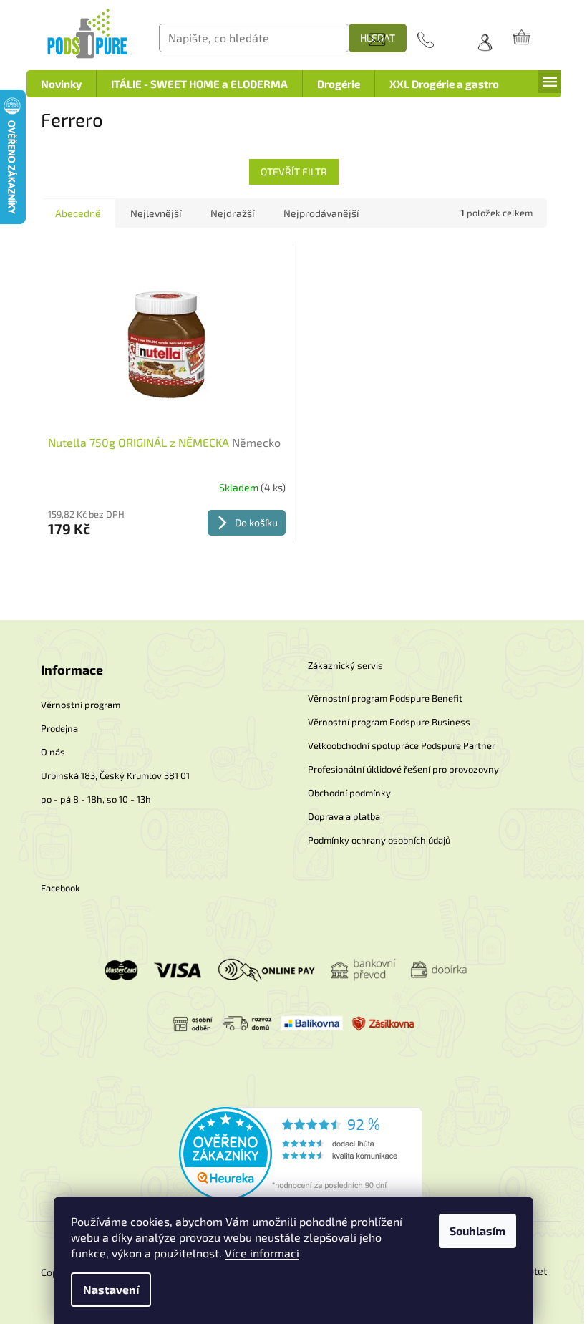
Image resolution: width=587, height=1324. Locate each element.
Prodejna (59, 728)
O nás (53, 752)
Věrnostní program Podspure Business (389, 722)
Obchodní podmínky (349, 792)
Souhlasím (477, 1230)
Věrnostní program (80, 704)
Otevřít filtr (294, 171)
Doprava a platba (344, 816)
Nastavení (111, 1289)
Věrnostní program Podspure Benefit (385, 698)
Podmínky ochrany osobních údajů (379, 840)
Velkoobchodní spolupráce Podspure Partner (401, 745)
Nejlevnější (155, 213)
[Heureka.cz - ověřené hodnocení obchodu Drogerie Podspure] (300, 1152)
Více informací (262, 1253)
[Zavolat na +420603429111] (440, 39)
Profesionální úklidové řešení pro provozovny (403, 769)
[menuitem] (61, 83)
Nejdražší (232, 213)
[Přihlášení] (480, 38)
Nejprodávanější (321, 213)
